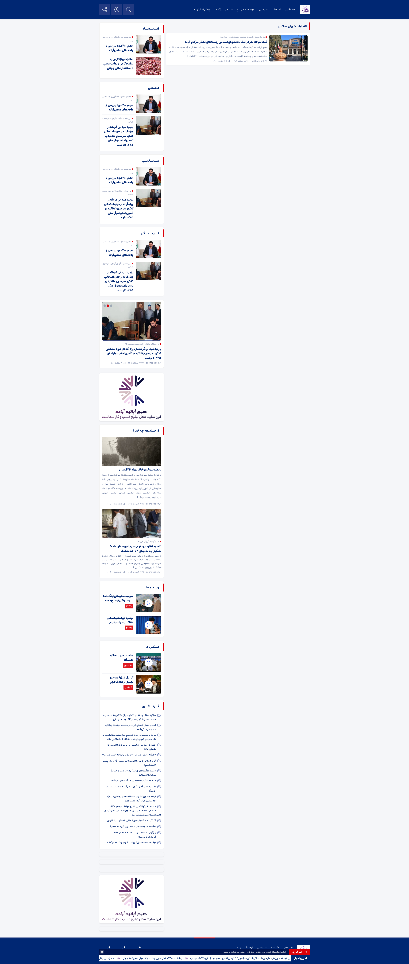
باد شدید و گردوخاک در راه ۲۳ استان (140, 469)
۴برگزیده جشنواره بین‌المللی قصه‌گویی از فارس (131, 820)
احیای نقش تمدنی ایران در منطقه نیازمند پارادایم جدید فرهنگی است (130, 727)
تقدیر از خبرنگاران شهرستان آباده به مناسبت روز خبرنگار (131, 788)
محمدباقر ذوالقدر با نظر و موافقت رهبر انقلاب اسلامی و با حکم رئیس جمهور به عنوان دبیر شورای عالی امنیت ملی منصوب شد (132, 810)
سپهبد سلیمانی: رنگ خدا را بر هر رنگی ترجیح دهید (118, 598)
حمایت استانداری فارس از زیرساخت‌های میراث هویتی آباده (131, 747)
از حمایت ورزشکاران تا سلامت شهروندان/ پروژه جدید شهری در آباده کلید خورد (131, 798)
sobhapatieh (258, 61)
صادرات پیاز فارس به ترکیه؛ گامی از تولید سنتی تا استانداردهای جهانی (118, 63)
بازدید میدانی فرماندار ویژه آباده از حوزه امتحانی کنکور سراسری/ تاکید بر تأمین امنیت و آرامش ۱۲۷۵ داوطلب (265, 958)
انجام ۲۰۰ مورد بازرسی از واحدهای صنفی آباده (119, 48)
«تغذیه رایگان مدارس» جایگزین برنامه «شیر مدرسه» (129, 754)
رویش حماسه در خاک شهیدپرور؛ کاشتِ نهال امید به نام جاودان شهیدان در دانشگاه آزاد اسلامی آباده (129, 737)
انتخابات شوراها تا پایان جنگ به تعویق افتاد (133, 780)
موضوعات (249, 9)
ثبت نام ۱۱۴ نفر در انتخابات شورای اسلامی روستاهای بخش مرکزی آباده (226, 42)
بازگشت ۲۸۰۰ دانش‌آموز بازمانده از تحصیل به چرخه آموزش (171, 958)
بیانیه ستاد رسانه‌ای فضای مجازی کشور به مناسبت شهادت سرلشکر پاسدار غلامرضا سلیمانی (129, 717)
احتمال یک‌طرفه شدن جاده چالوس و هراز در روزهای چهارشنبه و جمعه (254, 952)
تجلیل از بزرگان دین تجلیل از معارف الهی (121, 679)
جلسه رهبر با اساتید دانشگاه (121, 657)
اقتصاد (277, 9)
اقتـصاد (274, 947)
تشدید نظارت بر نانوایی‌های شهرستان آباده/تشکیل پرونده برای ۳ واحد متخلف (135, 548)
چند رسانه (232, 9)
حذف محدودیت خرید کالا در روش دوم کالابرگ (132, 826)
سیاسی (263, 9)
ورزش (238, 947)
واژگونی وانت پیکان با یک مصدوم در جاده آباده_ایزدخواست (135, 834)
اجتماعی (291, 9)
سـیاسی (261, 947)
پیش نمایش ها (201, 9)
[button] (111, 305)
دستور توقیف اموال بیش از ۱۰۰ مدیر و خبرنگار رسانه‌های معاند (133, 772)
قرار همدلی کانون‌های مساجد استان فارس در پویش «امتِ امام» (129, 763)
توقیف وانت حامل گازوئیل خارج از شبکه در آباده (131, 842)
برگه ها (218, 9)
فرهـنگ (249, 947)
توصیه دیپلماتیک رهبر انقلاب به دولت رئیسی (120, 620)
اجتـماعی (288, 947)
